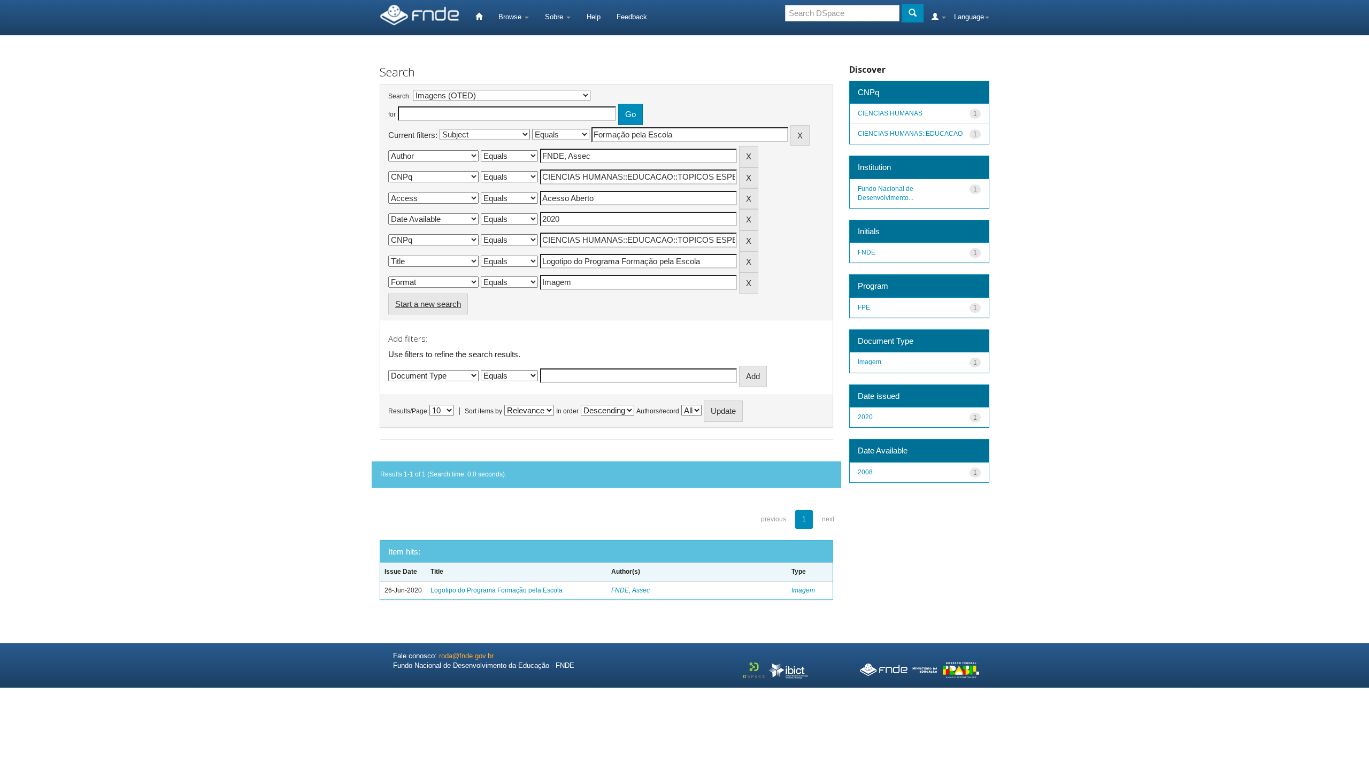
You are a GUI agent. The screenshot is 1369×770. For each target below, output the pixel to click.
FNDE (866, 252)
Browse (511, 17)
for (392, 114)
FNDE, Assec (630, 590)
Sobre (555, 17)
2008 (865, 472)
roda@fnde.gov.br (466, 656)
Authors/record (657, 411)
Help (594, 17)
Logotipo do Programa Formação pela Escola (496, 590)
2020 (865, 417)
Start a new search (428, 304)
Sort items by (483, 411)
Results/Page (407, 411)
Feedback (632, 17)
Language (969, 17)
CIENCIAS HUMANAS (890, 113)
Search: (399, 96)
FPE (864, 307)
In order (567, 411)
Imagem (803, 590)
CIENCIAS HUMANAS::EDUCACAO (910, 133)
